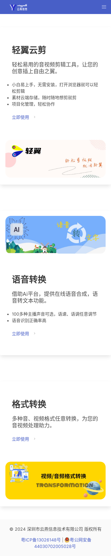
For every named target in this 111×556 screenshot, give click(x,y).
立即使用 (20, 117)
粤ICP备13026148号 (41, 540)
